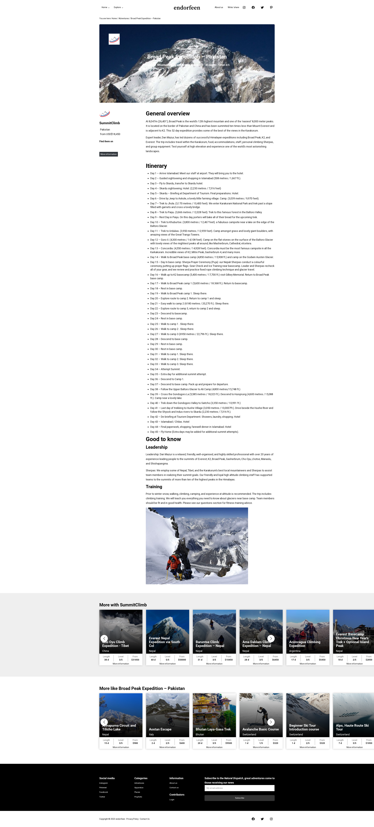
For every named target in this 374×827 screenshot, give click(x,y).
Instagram (103, 783)
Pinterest (103, 787)
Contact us (174, 787)
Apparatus (138, 787)
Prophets (138, 797)
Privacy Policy (132, 819)
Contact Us (145, 819)
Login (171, 799)
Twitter (102, 797)
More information (109, 154)
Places (137, 792)
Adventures (139, 783)
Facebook (103, 792)
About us (173, 783)
